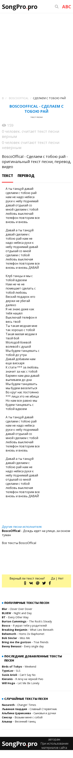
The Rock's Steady (40, 621)
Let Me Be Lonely (28, 683)
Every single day (34, 646)
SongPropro (19, 6)
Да (53, 578)
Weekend (30, 666)
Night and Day (23, 613)
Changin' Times (26, 705)
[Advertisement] (36, 52)
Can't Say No (28, 675)
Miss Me (25, 638)
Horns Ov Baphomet (31, 634)
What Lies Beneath (41, 629)
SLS (18, 670)
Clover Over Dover (21, 609)
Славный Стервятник (43, 709)
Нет (61, 578)
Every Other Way (18, 617)
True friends (41, 642)
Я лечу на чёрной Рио (29, 679)
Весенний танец (25, 721)
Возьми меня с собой (28, 717)
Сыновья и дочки (45, 713)
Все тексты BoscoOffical (19, 543)
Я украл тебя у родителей (30, 625)
